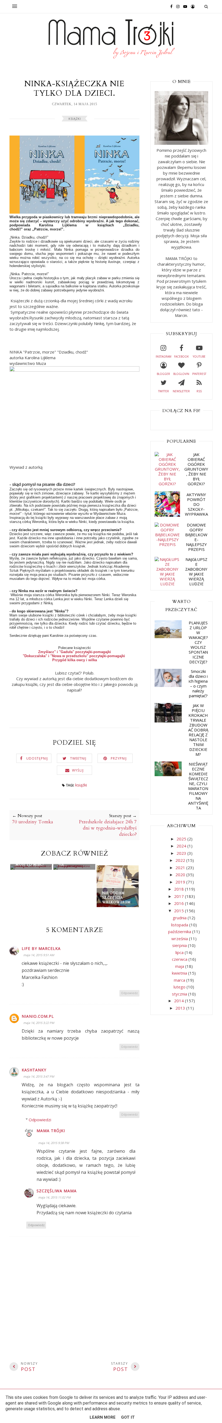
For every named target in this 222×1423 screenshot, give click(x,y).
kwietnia (180, 973)
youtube (199, 356)
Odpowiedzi (40, 1119)
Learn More (103, 1417)
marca (180, 980)
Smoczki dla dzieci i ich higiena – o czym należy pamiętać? (198, 683)
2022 (180, 860)
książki (74, 119)
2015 (179, 910)
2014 (179, 1000)
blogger (163, 374)
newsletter (181, 391)
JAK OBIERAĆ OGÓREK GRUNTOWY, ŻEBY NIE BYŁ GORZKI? (196, 469)
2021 (180, 867)
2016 (179, 903)
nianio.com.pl (38, 1016)
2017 (179, 896)
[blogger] (191, 6)
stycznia (180, 994)
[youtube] (184, 6)
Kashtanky (34, 1069)
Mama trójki (51, 1130)
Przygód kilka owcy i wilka (74, 660)
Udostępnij (37, 758)
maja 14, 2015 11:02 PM (54, 1197)
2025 (182, 838)
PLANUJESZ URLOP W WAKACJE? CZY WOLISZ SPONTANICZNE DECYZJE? (198, 642)
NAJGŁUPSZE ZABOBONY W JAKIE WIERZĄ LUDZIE (196, 571)
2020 (180, 874)
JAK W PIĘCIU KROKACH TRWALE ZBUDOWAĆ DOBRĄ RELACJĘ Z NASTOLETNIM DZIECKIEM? (198, 730)
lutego (180, 987)
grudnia (180, 917)
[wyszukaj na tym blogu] (206, 6)
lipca (180, 952)
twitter (163, 391)
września (180, 938)
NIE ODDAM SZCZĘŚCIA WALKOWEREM (116, 897)
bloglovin (181, 374)
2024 (182, 846)
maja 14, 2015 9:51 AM (38, 955)
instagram (163, 356)
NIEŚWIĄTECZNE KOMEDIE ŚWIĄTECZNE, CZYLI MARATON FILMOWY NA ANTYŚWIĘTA (198, 786)
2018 (179, 889)
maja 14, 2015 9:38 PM (53, 1143)
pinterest (199, 374)
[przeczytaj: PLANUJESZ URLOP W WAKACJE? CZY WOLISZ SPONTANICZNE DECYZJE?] (168, 636)
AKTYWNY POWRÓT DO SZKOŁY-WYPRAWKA (196, 504)
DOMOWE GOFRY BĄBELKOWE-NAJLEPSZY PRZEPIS (196, 537)
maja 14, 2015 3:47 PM (38, 1076)
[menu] (14, 6)
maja (180, 966)
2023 (182, 853)
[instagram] (176, 6)
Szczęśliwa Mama (57, 1190)
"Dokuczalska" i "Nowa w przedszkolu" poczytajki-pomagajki (74, 656)
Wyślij (78, 770)
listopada (180, 924)
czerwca (180, 959)
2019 (180, 882)
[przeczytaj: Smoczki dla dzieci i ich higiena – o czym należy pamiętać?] (168, 685)
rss (199, 391)
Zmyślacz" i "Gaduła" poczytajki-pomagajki (74, 652)
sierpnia (180, 945)
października (180, 931)
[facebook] (170, 6)
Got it (128, 1417)
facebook (181, 356)
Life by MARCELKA (41, 948)
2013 (180, 1008)
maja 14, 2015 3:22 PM (38, 1023)
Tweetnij (78, 758)
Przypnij (119, 758)
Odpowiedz (129, 993)
